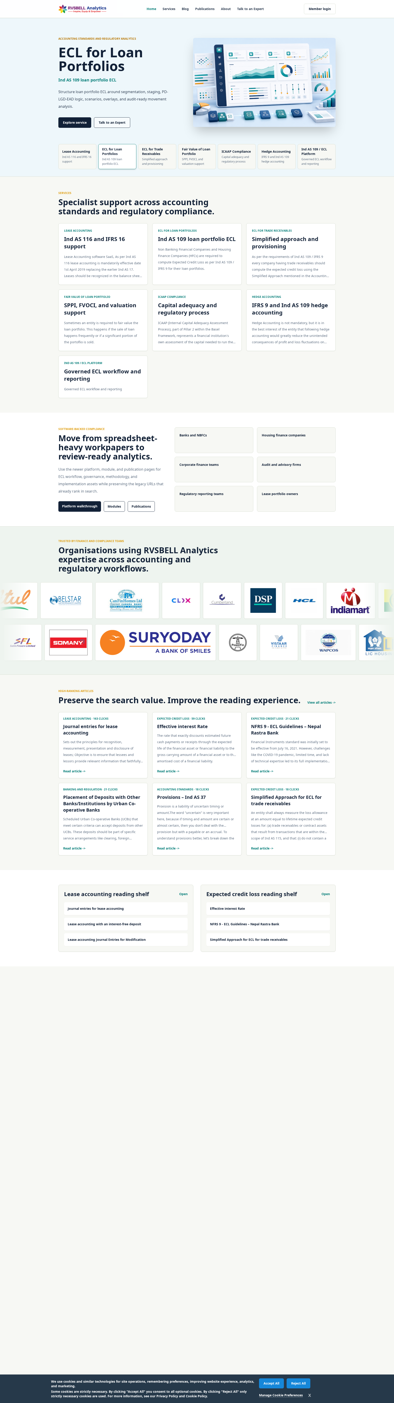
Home (151, 9)
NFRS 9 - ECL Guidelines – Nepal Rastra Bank (244, 924)
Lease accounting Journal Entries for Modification (107, 939)
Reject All (298, 1383)
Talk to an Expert (250, 9)
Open (183, 894)
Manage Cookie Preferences (281, 1395)
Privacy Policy (167, 1396)
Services (169, 9)
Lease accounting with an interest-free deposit (104, 924)
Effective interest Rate (227, 908)
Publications (205, 9)
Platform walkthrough (79, 506)
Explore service (75, 122)
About (226, 9)
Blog (185, 9)
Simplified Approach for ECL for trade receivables (249, 939)
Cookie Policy (196, 1396)
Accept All (271, 1383)
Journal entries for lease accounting (96, 908)
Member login (320, 9)
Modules (114, 506)
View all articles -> (321, 702)
